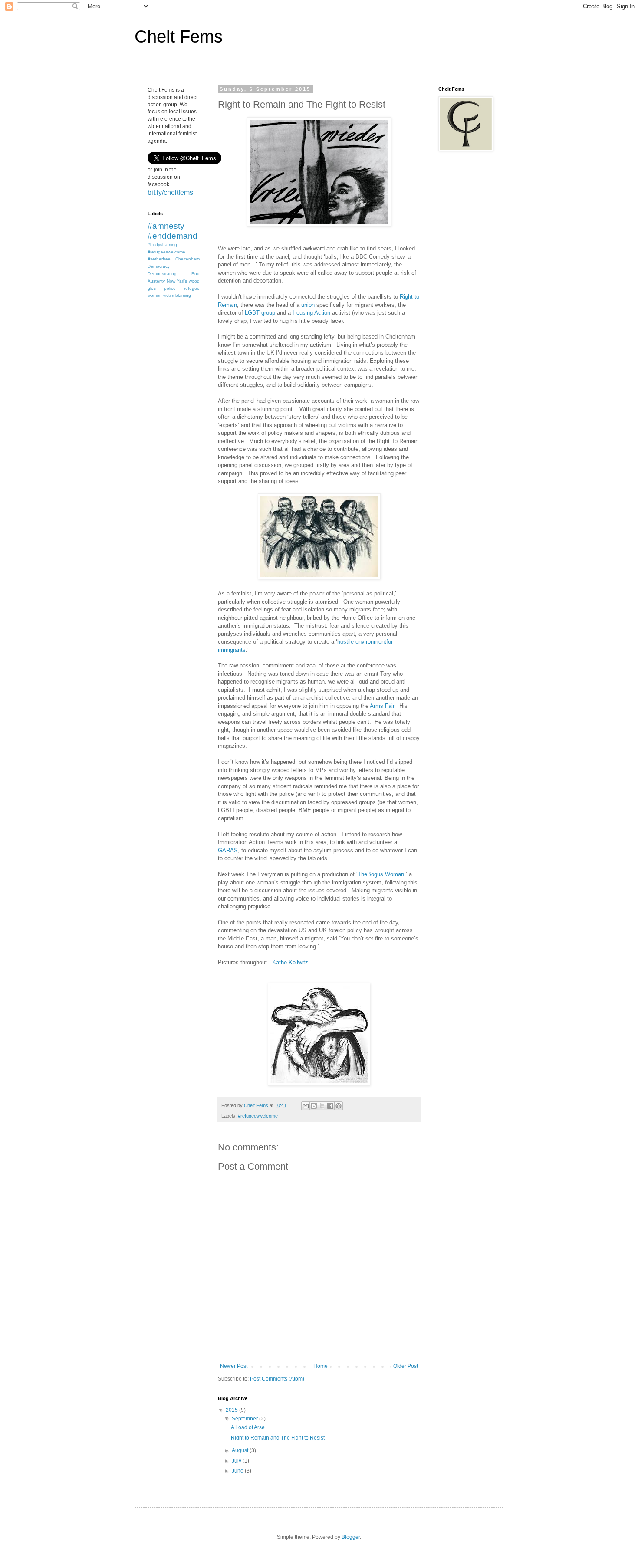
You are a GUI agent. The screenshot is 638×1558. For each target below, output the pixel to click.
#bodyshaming (162, 244)
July (237, 1461)
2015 (232, 1410)
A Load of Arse (248, 1427)
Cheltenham (187, 258)
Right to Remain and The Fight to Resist (278, 1438)
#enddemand (172, 235)
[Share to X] (322, 1105)
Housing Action (311, 312)
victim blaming (177, 295)
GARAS (228, 850)
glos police (162, 288)
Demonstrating (162, 273)
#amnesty (166, 225)
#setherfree (159, 258)
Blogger (351, 1537)
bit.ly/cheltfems (170, 192)
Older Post (405, 1366)
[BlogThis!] (313, 1105)
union (308, 305)
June (238, 1471)
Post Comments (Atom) (277, 1379)
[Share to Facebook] (330, 1105)
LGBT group (259, 312)
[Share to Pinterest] (338, 1105)
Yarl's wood (188, 281)
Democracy (159, 266)
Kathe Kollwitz (290, 962)
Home (320, 1366)
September (245, 1419)
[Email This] (305, 1105)
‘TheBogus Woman (380, 874)
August (241, 1450)
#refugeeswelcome (258, 1115)
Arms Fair (382, 706)
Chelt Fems (179, 36)
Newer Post (233, 1366)
